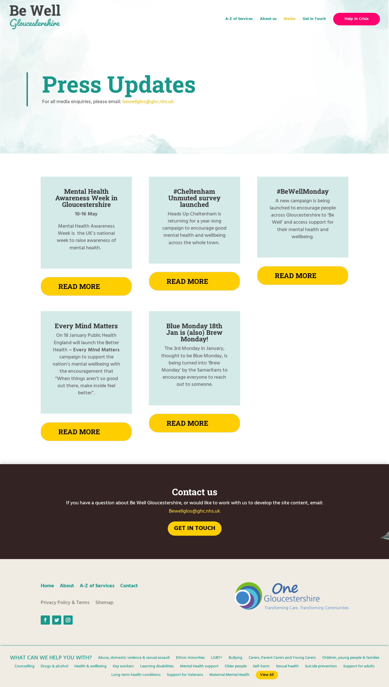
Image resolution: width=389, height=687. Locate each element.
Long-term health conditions (136, 675)
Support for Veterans (185, 675)
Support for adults (358, 667)
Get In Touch (314, 19)
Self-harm (261, 667)
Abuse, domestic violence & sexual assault (134, 658)
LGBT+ (216, 658)
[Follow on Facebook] (45, 620)
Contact (129, 586)
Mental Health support (199, 667)
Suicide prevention (321, 667)
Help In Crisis (356, 19)
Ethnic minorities (190, 658)
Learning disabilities (157, 667)
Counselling (24, 667)
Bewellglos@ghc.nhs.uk (194, 511)
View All (267, 675)
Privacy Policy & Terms (65, 603)
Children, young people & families (350, 658)
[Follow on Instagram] (68, 620)
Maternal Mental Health (229, 675)
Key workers (123, 667)
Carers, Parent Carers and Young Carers (282, 658)
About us (268, 19)
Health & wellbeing (90, 667)
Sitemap (104, 603)
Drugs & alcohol (54, 667)
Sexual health (287, 667)
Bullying (235, 658)
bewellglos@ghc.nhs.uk (148, 102)
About (67, 586)
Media (289, 19)
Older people (236, 667)
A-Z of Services (239, 19)
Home (47, 586)
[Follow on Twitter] (56, 620)
